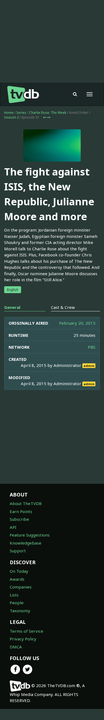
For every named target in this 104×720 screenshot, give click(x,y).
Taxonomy (20, 610)
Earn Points (21, 511)
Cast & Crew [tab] (63, 307)
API (13, 527)
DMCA (16, 647)
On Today (19, 571)
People (17, 602)
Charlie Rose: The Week (47, 112)
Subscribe (19, 519)
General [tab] (12, 307)
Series (21, 112)
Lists (14, 595)
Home (9, 112)
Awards (17, 579)
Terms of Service (26, 631)
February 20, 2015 (77, 323)
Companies (21, 587)
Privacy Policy (23, 639)
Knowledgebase (25, 543)
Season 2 (11, 117)
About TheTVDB (26, 503)
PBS (91, 347)
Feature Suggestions (30, 535)
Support (18, 550)
